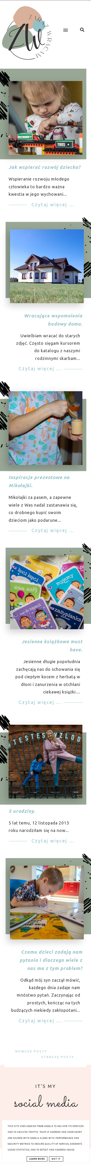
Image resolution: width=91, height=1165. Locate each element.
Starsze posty (58, 1056)
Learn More (37, 1159)
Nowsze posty (30, 1051)
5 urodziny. (22, 811)
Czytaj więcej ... (52, 204)
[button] (64, 26)
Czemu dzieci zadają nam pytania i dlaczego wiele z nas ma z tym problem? (51, 960)
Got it (56, 1159)
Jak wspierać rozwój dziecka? (44, 167)
